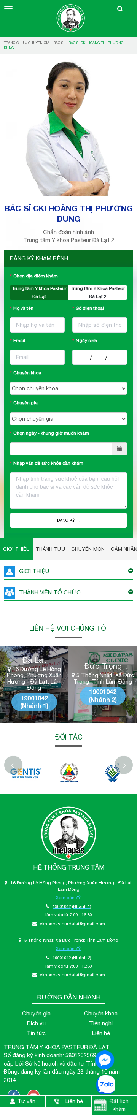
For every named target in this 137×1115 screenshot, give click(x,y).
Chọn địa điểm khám (35, 276)
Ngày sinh (86, 340)
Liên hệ (101, 1033)
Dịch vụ (36, 1023)
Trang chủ (14, 43)
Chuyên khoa (27, 372)
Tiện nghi (101, 1023)
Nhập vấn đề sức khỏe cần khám (48, 463)
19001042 (34, 698)
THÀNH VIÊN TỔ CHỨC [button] (50, 592)
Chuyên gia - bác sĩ (46, 43)
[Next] (123, 764)
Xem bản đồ (68, 897)
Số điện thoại (90, 308)
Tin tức (36, 1033)
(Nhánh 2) (103, 699)
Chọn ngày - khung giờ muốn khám (51, 433)
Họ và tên (23, 308)
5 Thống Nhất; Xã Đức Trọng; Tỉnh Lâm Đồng (103, 678)
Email (19, 340)
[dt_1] (25, 772)
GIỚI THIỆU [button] (34, 571)
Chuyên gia (25, 402)
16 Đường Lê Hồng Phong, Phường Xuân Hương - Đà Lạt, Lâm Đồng (34, 678)
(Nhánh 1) (34, 705)
